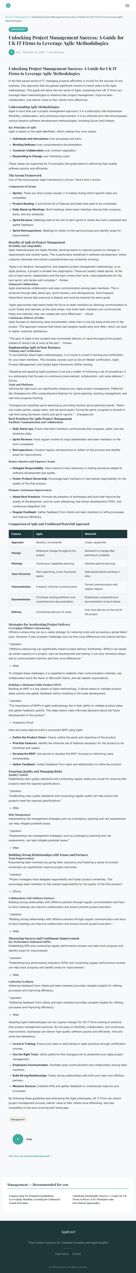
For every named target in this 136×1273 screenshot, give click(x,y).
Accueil (9, 17)
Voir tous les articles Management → (31, 1156)
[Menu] (127, 5)
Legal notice (61, 1253)
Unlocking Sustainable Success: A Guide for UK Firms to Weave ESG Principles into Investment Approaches (100, 1199)
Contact (76, 1253)
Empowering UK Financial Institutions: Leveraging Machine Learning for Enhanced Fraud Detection (34, 1199)
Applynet (68, 1231)
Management (22, 17)
